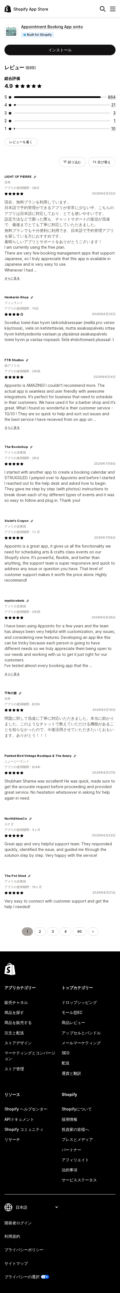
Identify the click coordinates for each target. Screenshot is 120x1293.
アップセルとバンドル (81, 1032)
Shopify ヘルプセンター (25, 1109)
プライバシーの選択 (22, 1276)
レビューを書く (21, 142)
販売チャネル (16, 1002)
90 (79, 931)
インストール (60, 49)
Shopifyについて (77, 1109)
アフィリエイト (75, 1159)
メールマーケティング (81, 1042)
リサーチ (12, 1139)
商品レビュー (73, 1022)
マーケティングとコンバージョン (29, 1055)
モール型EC (72, 1012)
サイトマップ (16, 1263)
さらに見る (12, 278)
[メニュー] (113, 9)
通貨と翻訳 (71, 1073)
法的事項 (69, 1169)
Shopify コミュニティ (24, 1129)
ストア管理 (14, 1068)
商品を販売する (18, 1022)
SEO (65, 1052)
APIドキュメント (19, 1119)
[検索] (102, 9)
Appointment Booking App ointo (52, 26)
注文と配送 (14, 1032)
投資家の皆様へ (75, 1129)
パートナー (71, 1149)
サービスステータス (79, 1179)
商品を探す (14, 1012)
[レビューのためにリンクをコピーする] (35, 177)
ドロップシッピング (79, 1002)
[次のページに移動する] (93, 931)
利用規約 (12, 1236)
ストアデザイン (18, 1042)
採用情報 (69, 1119)
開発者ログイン (18, 1222)
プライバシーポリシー (24, 1249)
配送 (65, 1063)
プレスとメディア (77, 1139)
